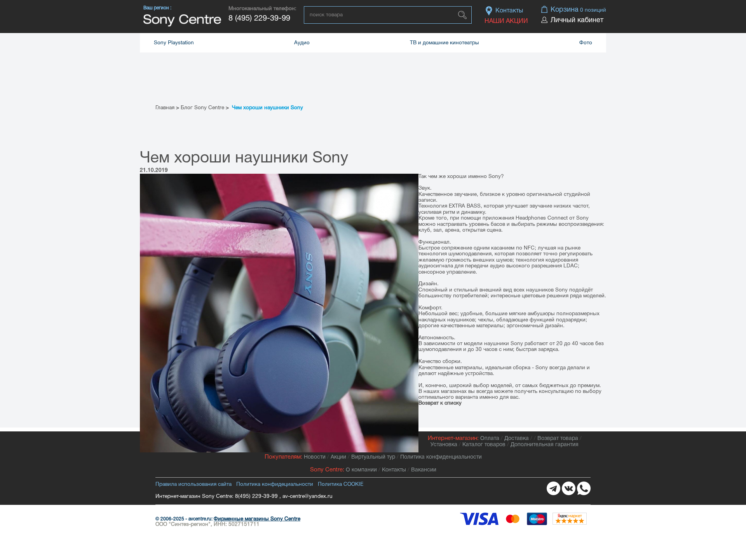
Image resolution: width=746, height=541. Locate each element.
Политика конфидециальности (274, 484)
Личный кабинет (577, 20)
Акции (338, 457)
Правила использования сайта (193, 484)
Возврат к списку (440, 403)
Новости (315, 457)
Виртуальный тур (373, 457)
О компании (361, 470)
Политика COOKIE (340, 484)
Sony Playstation (174, 42)
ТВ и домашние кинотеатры (444, 42)
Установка (444, 444)
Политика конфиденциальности (441, 457)
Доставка (516, 438)
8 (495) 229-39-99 (259, 18)
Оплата (489, 438)
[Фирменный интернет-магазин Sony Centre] (182, 20)
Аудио (302, 42)
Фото (585, 42)
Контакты (509, 11)
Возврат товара (557, 438)
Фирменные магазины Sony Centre (257, 519)
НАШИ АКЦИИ (506, 21)
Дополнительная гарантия (545, 444)
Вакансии (423, 470)
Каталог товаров (483, 444)
